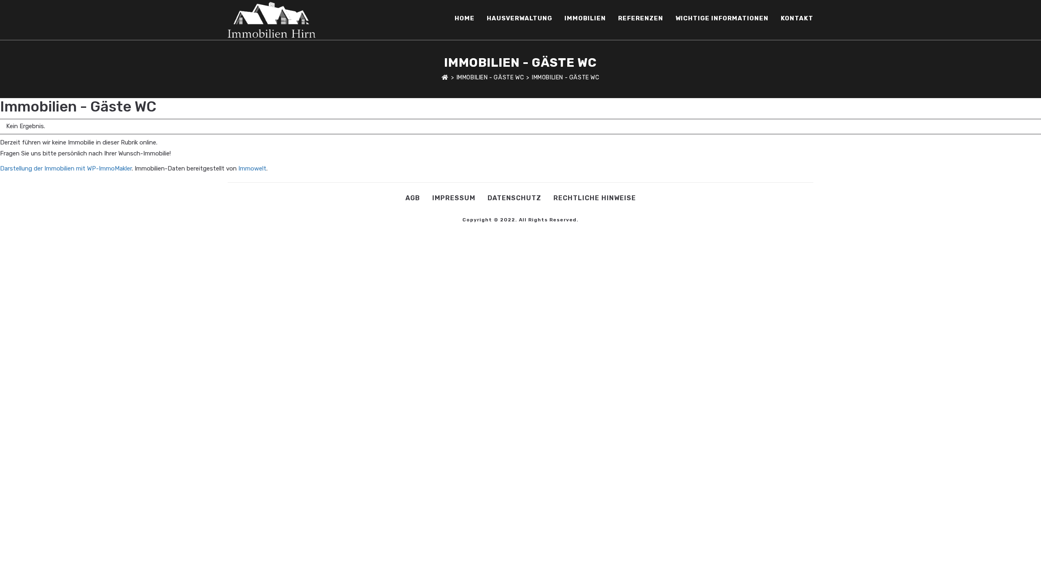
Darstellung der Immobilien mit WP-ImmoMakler (66, 168)
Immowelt (252, 168)
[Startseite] (445, 77)
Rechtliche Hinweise (594, 198)
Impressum (453, 198)
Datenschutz (514, 198)
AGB (412, 198)
